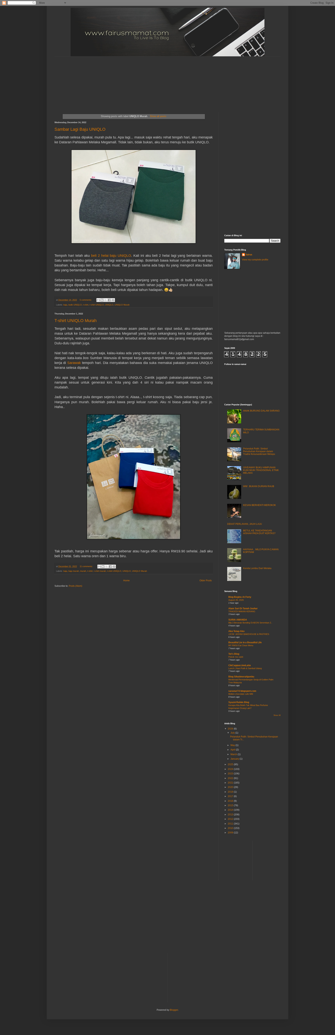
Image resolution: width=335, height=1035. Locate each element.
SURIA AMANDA (237, 619)
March (234, 754)
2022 (231, 778)
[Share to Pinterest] (113, 300)
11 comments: (86, 566)
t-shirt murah (100, 571)
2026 (231, 728)
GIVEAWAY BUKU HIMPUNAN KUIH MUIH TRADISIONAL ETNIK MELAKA (261, 470)
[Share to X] (106, 300)
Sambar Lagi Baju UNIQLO (79, 129)
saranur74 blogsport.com (242, 691)
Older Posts (205, 580)
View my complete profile (255, 259)
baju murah (73, 571)
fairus (249, 254)
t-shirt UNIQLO (97, 305)
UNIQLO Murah (122, 305)
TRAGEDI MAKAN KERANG (241, 611)
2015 (231, 805)
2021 (231, 782)
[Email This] (98, 300)
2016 (231, 801)
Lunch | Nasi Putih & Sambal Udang (245, 668)
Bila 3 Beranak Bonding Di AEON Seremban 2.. (250, 623)
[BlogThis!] (102, 300)
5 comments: (86, 300)
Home (126, 580)
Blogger (174, 1010)
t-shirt (85, 305)
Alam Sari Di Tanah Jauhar (243, 608)
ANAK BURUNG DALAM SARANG (261, 410)
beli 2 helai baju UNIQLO (111, 256)
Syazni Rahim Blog (238, 702)
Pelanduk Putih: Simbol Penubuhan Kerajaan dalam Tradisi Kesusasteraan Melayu (259, 451)
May (233, 745)
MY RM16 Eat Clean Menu (240, 645)
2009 (231, 832)
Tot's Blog (233, 654)
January (235, 758)
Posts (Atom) (75, 586)
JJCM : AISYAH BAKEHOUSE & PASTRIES (248, 634)
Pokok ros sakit (235, 657)
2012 (231, 819)
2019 (231, 791)
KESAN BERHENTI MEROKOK (259, 505)
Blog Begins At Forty (239, 597)
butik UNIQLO (75, 305)
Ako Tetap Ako (236, 631)
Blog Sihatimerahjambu (241, 676)
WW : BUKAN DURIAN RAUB (258, 486)
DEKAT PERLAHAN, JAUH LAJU (244, 524)
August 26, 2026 (236, 600)
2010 (231, 828)
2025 (231, 764)
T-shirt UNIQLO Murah (75, 320)
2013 (231, 814)
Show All (277, 715)
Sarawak (74, 363)
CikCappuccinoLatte (239, 665)
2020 (231, 787)
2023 (231, 773)
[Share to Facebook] (109, 300)
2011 (231, 823)
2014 (231, 810)
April (233, 749)
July (233, 732)
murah (83, 571)
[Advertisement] (148, 81)
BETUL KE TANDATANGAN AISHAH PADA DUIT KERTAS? (259, 532)
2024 (231, 769)
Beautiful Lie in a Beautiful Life (245, 642)
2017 (231, 796)
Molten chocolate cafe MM (240, 694)
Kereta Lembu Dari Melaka (257, 568)
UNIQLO (109, 305)
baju (65, 305)
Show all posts (158, 116)
